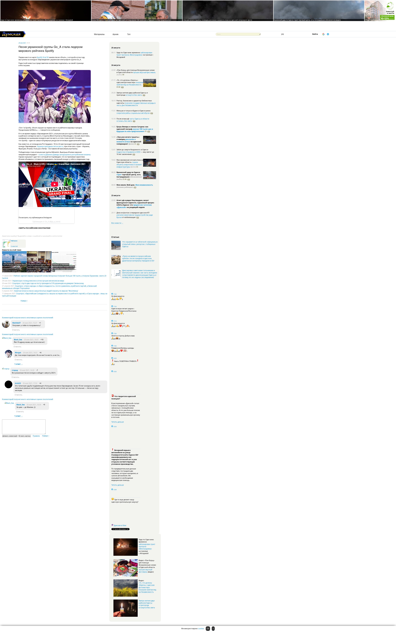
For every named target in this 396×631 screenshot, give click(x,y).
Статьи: (115, 236)
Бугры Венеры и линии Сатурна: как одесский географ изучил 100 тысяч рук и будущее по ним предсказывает (131, 20)
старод (15, 370)
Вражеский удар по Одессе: (128, 172)
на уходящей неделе (135, 207)
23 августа (115, 195)
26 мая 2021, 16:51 (30, 352)
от (129, 217)
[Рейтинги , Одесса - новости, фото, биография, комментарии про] (6, 247)
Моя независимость (144, 185)
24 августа (115, 65)
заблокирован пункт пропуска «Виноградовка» (134, 53)
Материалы (99, 34)
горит (119, 174)
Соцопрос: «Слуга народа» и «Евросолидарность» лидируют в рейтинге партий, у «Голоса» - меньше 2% (39, 268)
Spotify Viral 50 (42, 57)
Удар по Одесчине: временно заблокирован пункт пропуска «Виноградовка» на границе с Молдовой (37, 20)
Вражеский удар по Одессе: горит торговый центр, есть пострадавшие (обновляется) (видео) (307, 20)
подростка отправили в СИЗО (128, 152)
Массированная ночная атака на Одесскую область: (130, 161)
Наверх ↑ (24, 301)
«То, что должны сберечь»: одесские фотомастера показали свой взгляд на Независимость (147, 587)
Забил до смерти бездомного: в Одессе (132, 149)
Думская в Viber (120, 525)
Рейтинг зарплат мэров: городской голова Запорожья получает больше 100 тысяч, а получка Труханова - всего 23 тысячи (54, 277)
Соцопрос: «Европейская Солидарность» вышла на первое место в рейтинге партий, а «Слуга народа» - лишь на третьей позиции (54, 294)
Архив (115, 34)
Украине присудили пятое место (50, 146)
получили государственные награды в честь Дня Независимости (136, 104)
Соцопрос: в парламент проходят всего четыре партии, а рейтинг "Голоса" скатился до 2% (63, 268)
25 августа (115, 48)
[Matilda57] (6, 327)
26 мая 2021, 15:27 (30, 323)
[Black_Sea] (6, 338)
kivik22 (18, 383)
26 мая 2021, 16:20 (27, 370)
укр (282, 34)
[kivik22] (8, 388)
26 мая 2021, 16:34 (34, 404)
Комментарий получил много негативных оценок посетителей (27, 317)
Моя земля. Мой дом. (126, 185)
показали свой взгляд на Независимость (130, 83)
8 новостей (14, 246)
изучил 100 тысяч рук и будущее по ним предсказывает (135, 130)
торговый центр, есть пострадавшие (129, 176)
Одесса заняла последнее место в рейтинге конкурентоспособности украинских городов (14, 268)
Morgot (18, 352)
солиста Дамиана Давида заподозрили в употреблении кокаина (64, 154)
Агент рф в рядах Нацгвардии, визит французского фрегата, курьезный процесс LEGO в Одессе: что (135, 202)
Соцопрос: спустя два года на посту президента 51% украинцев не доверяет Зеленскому (48, 283)
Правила (36, 436)
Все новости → (117, 223)
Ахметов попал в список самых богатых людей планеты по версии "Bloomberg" (46, 291)
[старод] (5, 369)
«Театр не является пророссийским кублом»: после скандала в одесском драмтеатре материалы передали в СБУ (138, 258)
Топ (128, 34)
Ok (208, 628)
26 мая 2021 (22, 43)
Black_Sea (18, 339)
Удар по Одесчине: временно (129, 52)
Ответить (16, 330)
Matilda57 (16, 323)
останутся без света (134, 95)
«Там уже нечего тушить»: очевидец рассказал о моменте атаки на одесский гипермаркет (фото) (217, 20)
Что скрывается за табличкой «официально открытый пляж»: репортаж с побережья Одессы (140, 244)
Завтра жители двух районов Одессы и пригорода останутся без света (147, 604)
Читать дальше (117, 422)
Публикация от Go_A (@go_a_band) (46, 221)
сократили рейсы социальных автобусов (133, 113)
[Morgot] (8, 357)
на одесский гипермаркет (129, 143)
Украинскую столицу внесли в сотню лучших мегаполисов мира (38, 281)
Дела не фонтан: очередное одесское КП (133, 213)
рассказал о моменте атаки (126, 140)
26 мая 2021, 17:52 (30, 383)
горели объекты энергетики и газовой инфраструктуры (129, 164)
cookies (201, 628)
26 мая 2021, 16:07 (31, 339)
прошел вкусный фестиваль (144, 72)
